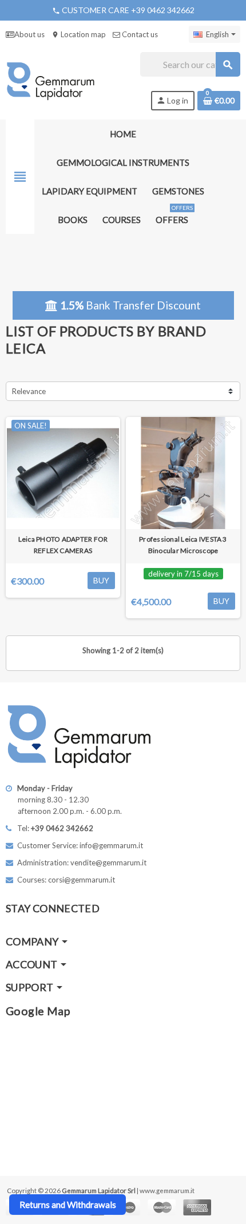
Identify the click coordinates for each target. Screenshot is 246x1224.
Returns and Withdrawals (67, 1204)
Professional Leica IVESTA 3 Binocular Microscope (183, 545)
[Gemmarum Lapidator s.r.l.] (51, 80)
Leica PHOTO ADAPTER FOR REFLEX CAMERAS (63, 545)
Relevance (29, 391)
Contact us (139, 34)
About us (29, 34)
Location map (78, 34)
